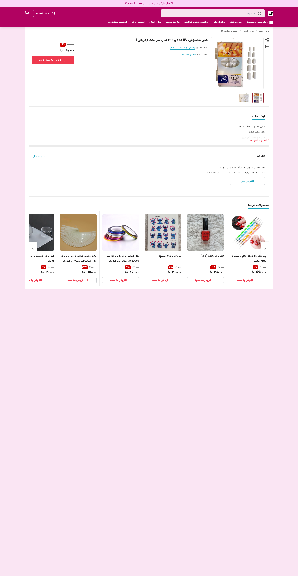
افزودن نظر (39, 156)
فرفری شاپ (264, 31)
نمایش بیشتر (261, 140)
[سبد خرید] (27, 13)
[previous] (265, 249)
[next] (33, 249)
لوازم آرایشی (248, 31)
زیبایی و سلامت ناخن (228, 31)
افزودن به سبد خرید (50, 60)
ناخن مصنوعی (187, 54)
